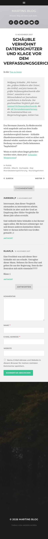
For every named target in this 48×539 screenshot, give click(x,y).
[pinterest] (26, 22)
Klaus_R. (9, 251)
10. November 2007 (22, 251)
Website (8, 348)
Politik (8, 165)
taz (32, 168)
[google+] (37, 22)
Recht (15, 168)
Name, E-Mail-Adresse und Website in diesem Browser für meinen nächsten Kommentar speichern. (22, 363)
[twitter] (21, 22)
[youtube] (31, 22)
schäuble (24, 168)
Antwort (8, 238)
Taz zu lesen (15, 72)
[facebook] (11, 22)
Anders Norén (30, 525)
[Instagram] (16, 22)
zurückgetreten (37, 171)
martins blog (24, 11)
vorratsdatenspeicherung (16, 171)
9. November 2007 (24, 198)
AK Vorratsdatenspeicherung (24, 109)
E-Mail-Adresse (12, 337)
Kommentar (9, 296)
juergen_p (10, 198)
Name (7, 325)
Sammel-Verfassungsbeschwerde (22, 106)
